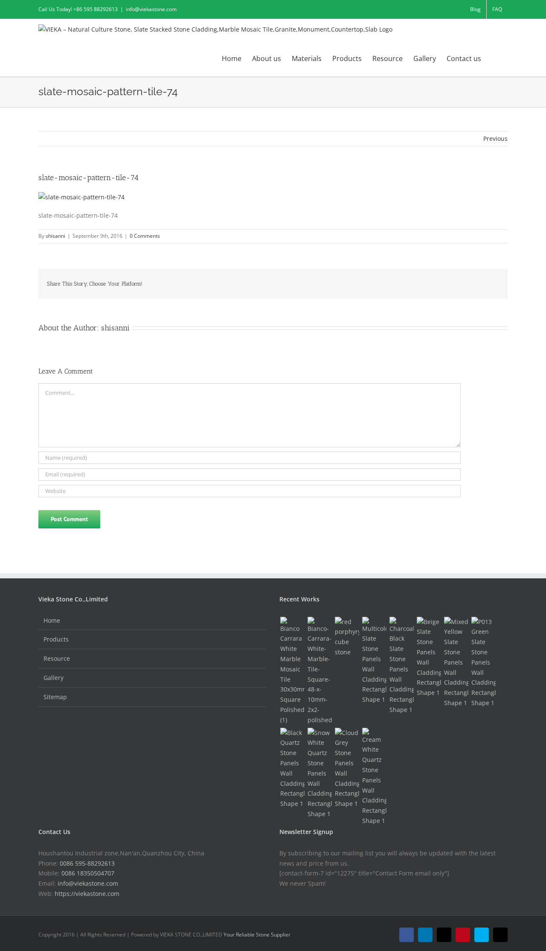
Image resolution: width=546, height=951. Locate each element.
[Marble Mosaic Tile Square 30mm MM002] (292, 671)
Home (52, 620)
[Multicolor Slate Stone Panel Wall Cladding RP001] (374, 661)
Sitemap (55, 697)
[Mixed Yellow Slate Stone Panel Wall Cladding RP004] (456, 662)
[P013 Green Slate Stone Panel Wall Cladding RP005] (483, 662)
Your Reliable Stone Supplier (257, 934)
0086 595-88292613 (87, 863)
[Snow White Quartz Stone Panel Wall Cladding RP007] (319, 773)
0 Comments (145, 235)
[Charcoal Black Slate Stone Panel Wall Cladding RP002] (401, 666)
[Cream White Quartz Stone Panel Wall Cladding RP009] (374, 776)
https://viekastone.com (87, 894)
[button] (494, 58)
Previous (495, 138)
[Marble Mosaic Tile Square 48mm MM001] (319, 671)
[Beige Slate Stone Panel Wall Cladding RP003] (428, 657)
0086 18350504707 (87, 873)
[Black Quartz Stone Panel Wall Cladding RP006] (292, 768)
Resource (57, 658)
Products (56, 639)
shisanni (55, 235)
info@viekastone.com (151, 9)
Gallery (54, 678)
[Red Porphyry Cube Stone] (347, 637)
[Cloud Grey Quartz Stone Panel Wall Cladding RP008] (347, 768)
